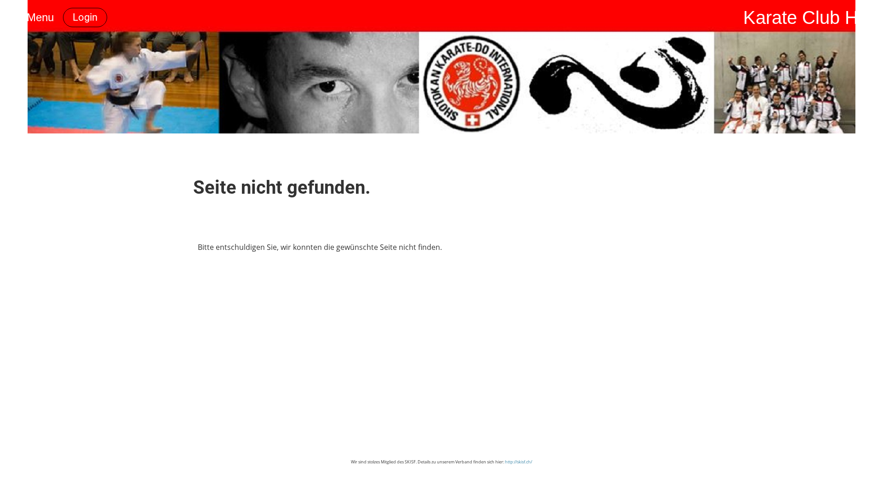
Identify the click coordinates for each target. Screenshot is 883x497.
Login (85, 17)
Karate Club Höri (810, 17)
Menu (38, 17)
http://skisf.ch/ (518, 462)
